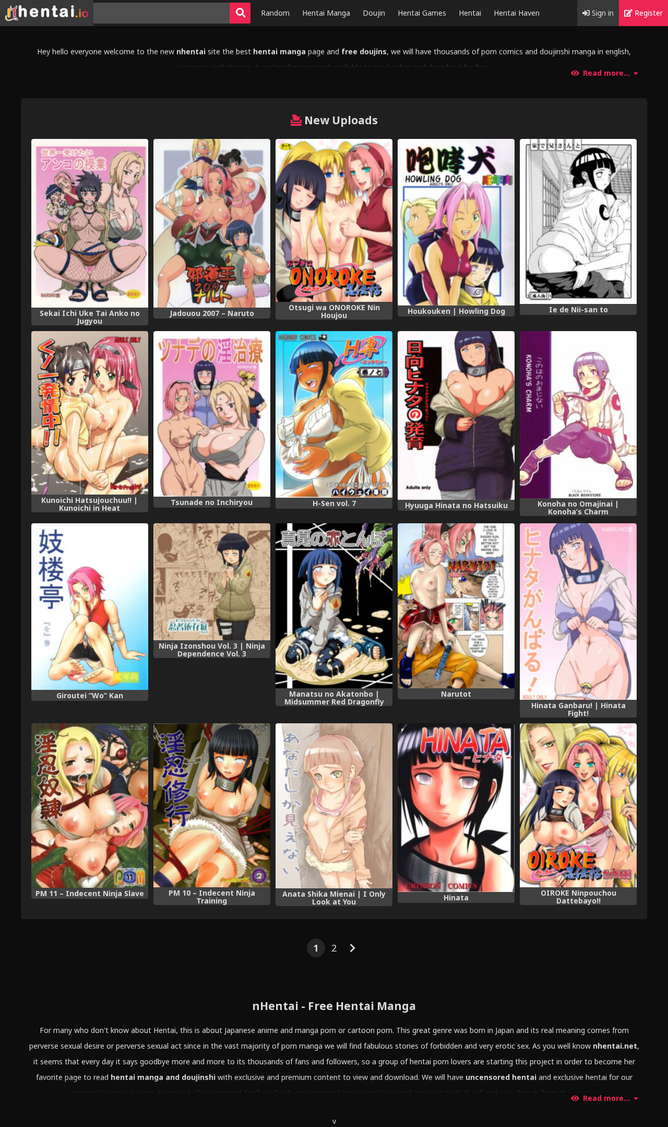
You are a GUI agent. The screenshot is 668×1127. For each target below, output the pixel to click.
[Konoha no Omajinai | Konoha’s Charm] (578, 415)
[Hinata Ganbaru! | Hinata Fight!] (578, 611)
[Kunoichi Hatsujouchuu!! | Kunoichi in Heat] (89, 413)
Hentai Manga (326, 13)
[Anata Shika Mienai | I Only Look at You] (334, 805)
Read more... (606, 73)
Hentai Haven (517, 13)
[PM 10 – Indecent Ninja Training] (211, 805)
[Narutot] (456, 605)
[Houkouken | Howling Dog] (456, 222)
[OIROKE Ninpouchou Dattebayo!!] (578, 805)
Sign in (602, 13)
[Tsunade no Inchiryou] (211, 414)
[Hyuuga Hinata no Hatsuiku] (456, 415)
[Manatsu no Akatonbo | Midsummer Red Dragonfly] (334, 605)
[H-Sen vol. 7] (334, 414)
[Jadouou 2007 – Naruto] (211, 223)
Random (275, 13)
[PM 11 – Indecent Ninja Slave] (89, 805)
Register (648, 13)
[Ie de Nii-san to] (578, 221)
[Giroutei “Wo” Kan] (89, 606)
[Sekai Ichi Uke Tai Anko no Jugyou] (89, 223)
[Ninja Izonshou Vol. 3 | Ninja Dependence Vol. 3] (211, 581)
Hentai (470, 13)
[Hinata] (456, 807)
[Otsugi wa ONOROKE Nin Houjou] (334, 220)
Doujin (374, 13)
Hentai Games (422, 13)
